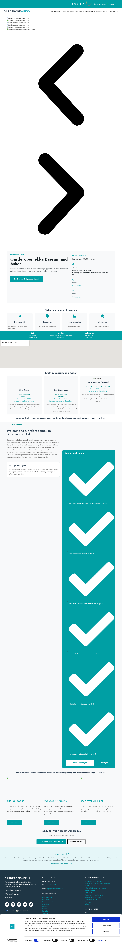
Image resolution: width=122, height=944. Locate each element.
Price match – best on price (94, 895)
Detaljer (100, 940)
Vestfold (45, 913)
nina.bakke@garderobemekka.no (24, 401)
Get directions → (77, 297)
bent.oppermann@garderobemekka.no (61, 401)
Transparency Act (91, 899)
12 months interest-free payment (95, 888)
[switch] (55, 940)
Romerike (45, 906)
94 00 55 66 (76, 286)
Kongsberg (45, 911)
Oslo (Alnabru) (47, 897)
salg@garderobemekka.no (55, 889)
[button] (61, 85)
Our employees (90, 890)
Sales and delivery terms (93, 897)
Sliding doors (55, 11)
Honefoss (45, 904)
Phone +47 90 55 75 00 (98, 389)
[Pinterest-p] (78, 4)
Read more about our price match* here (61, 864)
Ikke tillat (106, 931)
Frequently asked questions (94, 881)
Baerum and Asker (48, 902)
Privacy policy (89, 902)
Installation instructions (92, 886)
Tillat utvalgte (106, 925)
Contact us (114, 11)
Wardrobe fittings (67, 11)
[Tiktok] (83, 4)
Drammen (45, 909)
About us (88, 904)
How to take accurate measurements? (97, 883)
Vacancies (88, 893)
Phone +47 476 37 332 (61, 399)
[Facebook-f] (72, 4)
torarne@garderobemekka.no (98, 391)
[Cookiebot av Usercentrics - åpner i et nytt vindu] (12, 940)
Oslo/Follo (45, 900)
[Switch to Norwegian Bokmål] (89, 4)
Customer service (102, 11)
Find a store (89, 11)
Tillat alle (106, 919)
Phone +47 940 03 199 (24, 399)
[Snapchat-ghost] (80, 4)
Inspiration (78, 11)
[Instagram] (75, 4)
